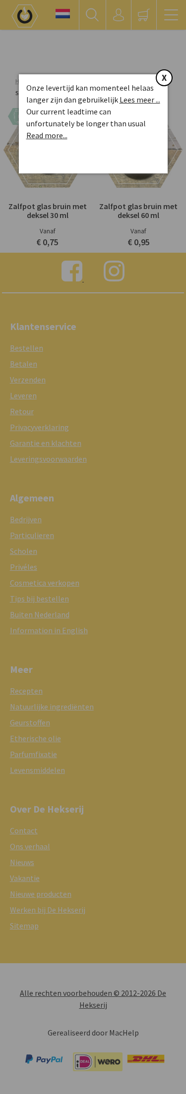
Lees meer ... (140, 100)
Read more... (46, 135)
